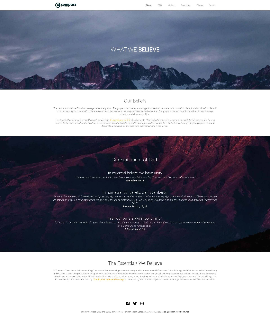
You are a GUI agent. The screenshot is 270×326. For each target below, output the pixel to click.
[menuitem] (149, 5)
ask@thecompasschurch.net (176, 312)
